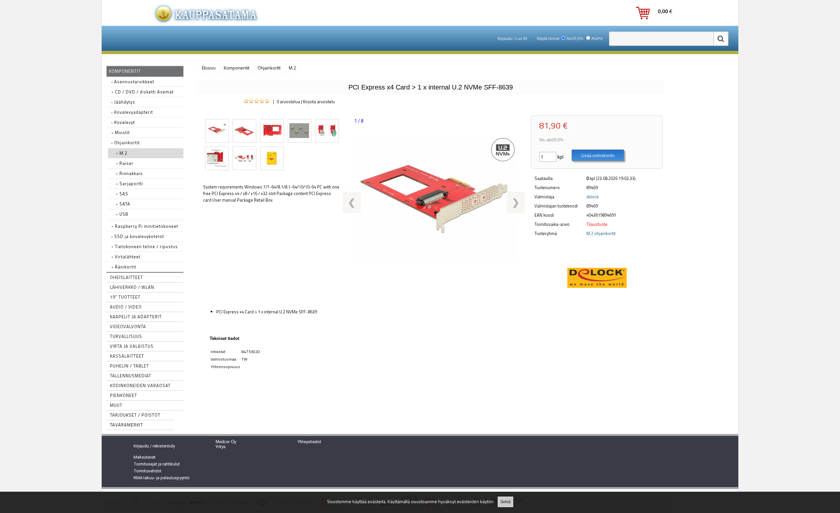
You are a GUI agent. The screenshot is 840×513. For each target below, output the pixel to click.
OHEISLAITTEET (126, 277)
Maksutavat (145, 457)
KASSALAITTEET (127, 356)
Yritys (221, 446)
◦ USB (122, 214)
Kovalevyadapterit (133, 112)
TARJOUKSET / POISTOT (135, 415)
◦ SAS (122, 193)
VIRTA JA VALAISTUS (132, 346)
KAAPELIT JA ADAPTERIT (136, 316)
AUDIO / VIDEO (126, 307)
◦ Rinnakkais (129, 173)
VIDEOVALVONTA (128, 326)
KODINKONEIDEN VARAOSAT (140, 385)
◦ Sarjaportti (129, 183)
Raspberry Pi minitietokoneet (145, 226)
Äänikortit (124, 267)
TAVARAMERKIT (126, 425)
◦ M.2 (121, 153)
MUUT (116, 405)
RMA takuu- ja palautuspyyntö (162, 477)
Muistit (121, 132)
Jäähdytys (124, 102)
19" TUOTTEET (125, 297)
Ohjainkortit (126, 142)
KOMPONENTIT (125, 71)
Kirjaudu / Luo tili (512, 38)
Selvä (505, 502)
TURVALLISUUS (126, 336)
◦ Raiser (125, 163)
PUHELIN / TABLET (129, 366)
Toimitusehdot (147, 470)
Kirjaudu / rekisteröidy (154, 446)
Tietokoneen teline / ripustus (145, 246)
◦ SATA (123, 204)
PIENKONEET (123, 395)
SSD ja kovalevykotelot (138, 236)
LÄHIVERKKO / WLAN (132, 287)
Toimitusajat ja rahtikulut (157, 464)
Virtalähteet (126, 256)
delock (592, 196)
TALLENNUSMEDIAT (130, 375)
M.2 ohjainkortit (601, 233)
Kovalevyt (124, 122)
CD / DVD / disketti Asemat (143, 92)
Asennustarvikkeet (133, 81)
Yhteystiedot (309, 441)
